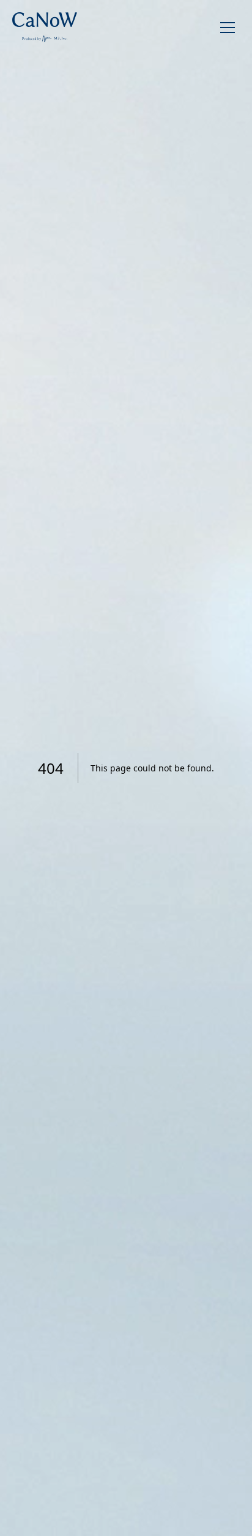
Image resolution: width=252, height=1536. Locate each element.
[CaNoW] (44, 27)
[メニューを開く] (227, 27)
